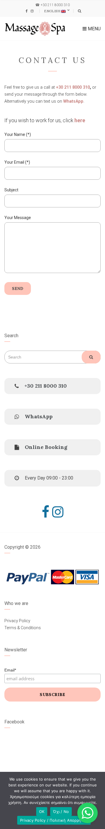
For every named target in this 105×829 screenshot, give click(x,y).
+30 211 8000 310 (55, 5)
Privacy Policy (17, 620)
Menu (94, 29)
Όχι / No (61, 811)
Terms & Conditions (22, 627)
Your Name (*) (17, 134)
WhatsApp (73, 101)
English (52, 11)
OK (42, 811)
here (79, 120)
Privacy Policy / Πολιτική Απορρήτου (54, 820)
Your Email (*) (17, 162)
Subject (11, 190)
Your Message (17, 217)
